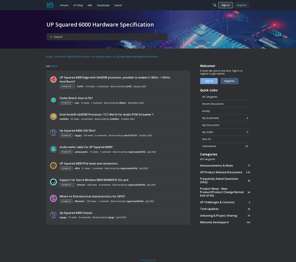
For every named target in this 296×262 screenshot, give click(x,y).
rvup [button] (77, 102)
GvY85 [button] (80, 86)
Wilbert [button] (122, 102)
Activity (206, 111)
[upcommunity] (50, 5)
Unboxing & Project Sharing (225, 215)
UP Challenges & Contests (225, 202)
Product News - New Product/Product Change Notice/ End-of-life (225, 192)
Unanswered (225, 146)
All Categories (209, 96)
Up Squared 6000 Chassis (76, 213)
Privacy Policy (148, 260)
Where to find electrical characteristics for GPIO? (92, 196)
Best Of (206, 139)
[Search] (215, 5)
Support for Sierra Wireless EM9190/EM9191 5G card (94, 180)
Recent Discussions (213, 103)
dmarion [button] (81, 184)
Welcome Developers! (225, 222)
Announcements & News (225, 165)
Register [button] (230, 81)
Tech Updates (225, 209)
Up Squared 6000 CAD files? (78, 130)
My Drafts (225, 132)
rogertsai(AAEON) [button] (137, 151)
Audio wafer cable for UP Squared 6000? (86, 147)
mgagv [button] (78, 135)
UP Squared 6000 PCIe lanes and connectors (89, 163)
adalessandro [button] (81, 151)
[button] (54, 66)
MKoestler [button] (80, 201)
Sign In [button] (209, 81)
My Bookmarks (225, 118)
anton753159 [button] (130, 135)
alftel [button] (77, 168)
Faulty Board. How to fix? (76, 98)
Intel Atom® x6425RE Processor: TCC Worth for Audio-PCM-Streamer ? (106, 114)
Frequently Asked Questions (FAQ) (225, 180)
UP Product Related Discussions (225, 172)
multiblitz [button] (64, 119)
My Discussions (210, 125)
